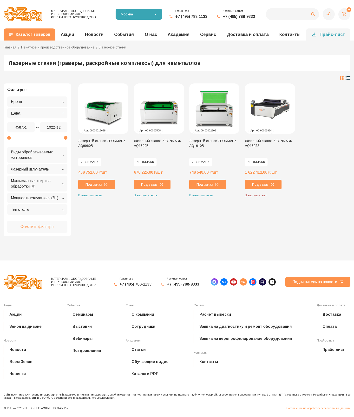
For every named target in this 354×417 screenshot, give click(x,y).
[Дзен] (272, 282)
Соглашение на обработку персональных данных (318, 408)
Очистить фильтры (37, 227)
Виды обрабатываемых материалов (32, 155)
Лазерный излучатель (30, 169)
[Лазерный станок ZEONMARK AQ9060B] (103, 108)
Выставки (82, 326)
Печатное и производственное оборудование (57, 47)
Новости (17, 350)
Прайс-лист (332, 34)
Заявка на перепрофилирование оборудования (245, 338)
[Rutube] (262, 282)
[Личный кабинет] (329, 14)
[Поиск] (292, 14)
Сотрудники (143, 326)
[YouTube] (233, 282)
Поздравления (86, 351)
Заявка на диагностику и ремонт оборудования (245, 326)
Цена (15, 113)
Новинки (17, 374)
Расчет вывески (215, 314)
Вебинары (82, 338)
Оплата (329, 326)
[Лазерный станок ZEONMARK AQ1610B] (214, 108)
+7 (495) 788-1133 (191, 16)
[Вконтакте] (224, 282)
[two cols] (342, 78)
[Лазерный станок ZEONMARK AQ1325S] (270, 108)
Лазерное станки (112, 47)
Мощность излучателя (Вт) (34, 198)
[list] (348, 78)
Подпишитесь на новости (314, 282)
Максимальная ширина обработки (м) (31, 183)
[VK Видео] (252, 282)
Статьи (138, 350)
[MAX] (214, 282)
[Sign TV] (243, 282)
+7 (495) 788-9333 (239, 16)
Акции (15, 314)
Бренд (16, 102)
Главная (10, 47)
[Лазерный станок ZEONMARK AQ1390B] (159, 108)
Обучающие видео (150, 362)
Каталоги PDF (144, 374)
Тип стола (20, 209)
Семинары (82, 314)
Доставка (331, 314)
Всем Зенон (20, 362)
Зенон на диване (25, 326)
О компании (142, 314)
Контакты (290, 34)
